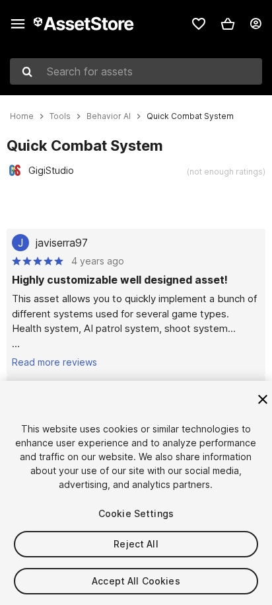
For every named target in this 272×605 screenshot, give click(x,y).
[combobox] (136, 71)
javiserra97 (62, 242)
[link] (199, 24)
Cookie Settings (136, 513)
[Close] (263, 399)
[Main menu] (18, 24)
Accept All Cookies (136, 580)
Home (22, 116)
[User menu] (255, 23)
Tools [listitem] (60, 116)
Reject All (136, 543)
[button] (228, 24)
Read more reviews (54, 362)
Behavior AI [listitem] (108, 116)
